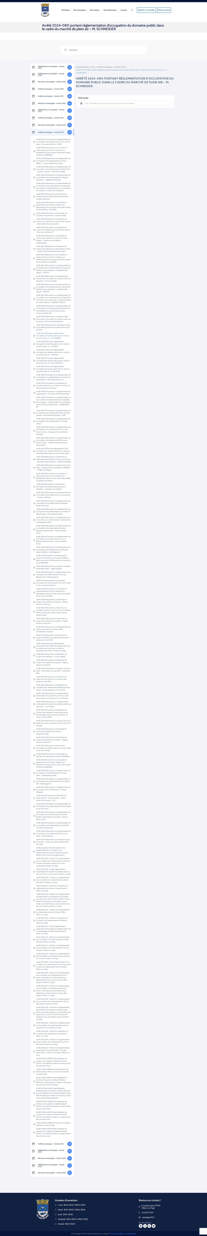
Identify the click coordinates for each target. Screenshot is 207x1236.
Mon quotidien (80, 10)
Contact (123, 10)
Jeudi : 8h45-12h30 (65, 1214)
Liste (93, 67)
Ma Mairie (65, 10)
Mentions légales (116, 1233)
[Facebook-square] (141, 1226)
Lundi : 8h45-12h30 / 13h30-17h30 (71, 1205)
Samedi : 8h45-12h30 (66, 1224)
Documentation (82, 67)
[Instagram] (145, 1226)
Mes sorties (94, 10)
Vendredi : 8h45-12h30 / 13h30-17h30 (73, 1219)
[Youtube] (153, 1226)
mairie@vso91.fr (148, 1217)
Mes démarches (110, 10)
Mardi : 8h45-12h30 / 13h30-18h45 (71, 1210)
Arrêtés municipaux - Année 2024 (111, 67)
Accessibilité (131, 1233)
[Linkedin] (149, 1226)
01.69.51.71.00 (147, 1213)
